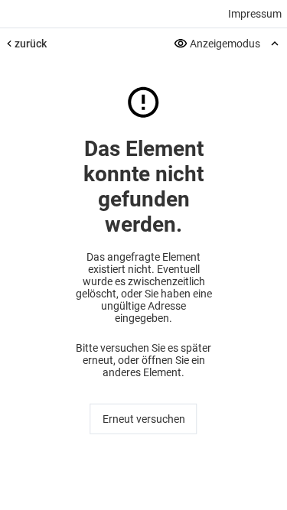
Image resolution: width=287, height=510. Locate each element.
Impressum (255, 14)
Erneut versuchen (144, 419)
